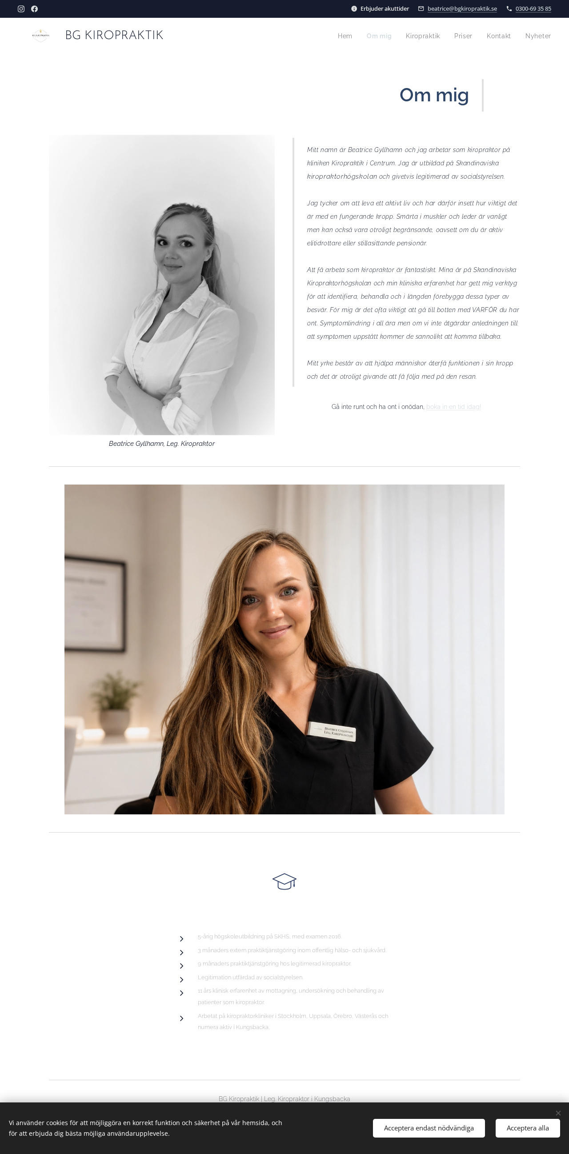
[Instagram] (21, 8)
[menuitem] (348, 36)
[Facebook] (34, 8)
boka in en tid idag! (453, 406)
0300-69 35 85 (533, 8)
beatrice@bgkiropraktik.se (462, 8)
